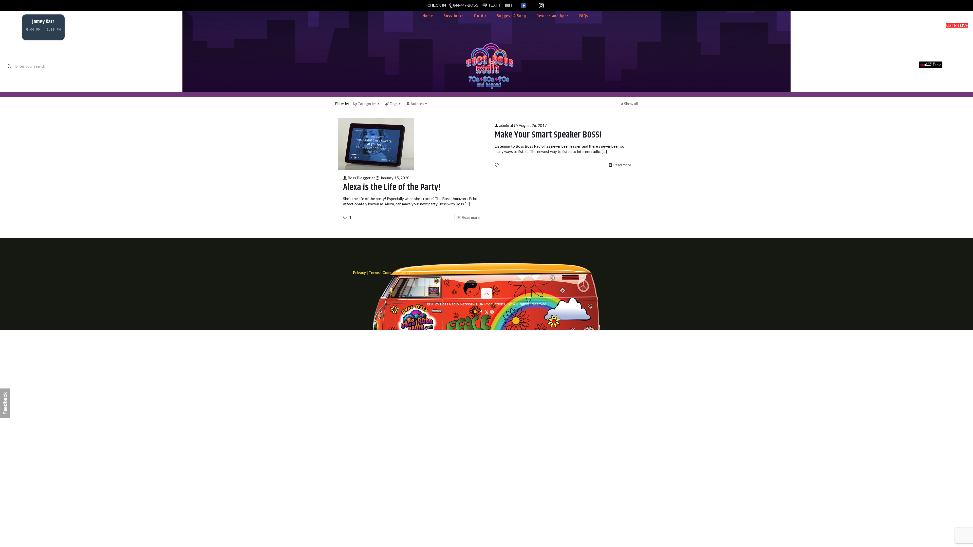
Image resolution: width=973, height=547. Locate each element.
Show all (631, 103)
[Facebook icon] (481, 311)
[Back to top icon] (486, 293)
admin (504, 125)
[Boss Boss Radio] (489, 89)
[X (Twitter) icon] (487, 311)
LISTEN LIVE (957, 25)
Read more (471, 217)
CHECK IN (436, 5)
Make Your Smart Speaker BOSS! (548, 135)
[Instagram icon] (492, 311)
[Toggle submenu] (480, 23)
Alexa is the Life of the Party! (392, 187)
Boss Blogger (359, 177)
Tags (393, 103)
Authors (417, 103)
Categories (367, 103)
